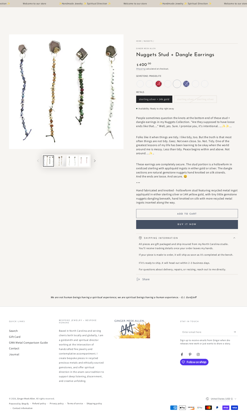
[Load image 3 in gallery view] (72, 161)
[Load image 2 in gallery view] (60, 161)
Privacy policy (57, 403)
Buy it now (187, 224)
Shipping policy (94, 403)
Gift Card (14, 337)
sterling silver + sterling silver (195, 100)
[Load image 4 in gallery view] (84, 161)
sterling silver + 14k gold (154, 100)
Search (13, 331)
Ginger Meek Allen (146, 48)
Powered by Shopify (19, 403)
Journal (14, 354)
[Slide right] (95, 161)
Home (139, 41)
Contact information (23, 408)
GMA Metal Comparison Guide (28, 342)
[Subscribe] (236, 332)
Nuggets (148, 41)
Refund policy (39, 403)
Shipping (140, 68)
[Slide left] (38, 161)
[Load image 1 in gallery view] (48, 161)
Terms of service (75, 403)
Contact (14, 348)
